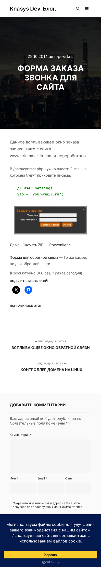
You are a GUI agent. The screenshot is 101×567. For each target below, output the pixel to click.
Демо (15, 245)
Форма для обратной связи (34, 257)
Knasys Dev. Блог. (33, 8)
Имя (14, 478)
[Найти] (78, 8)
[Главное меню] (86, 8)
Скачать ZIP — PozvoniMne (47, 245)
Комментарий (21, 435)
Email (42, 478)
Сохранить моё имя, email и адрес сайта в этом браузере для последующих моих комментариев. (48, 505)
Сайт (68, 478)
